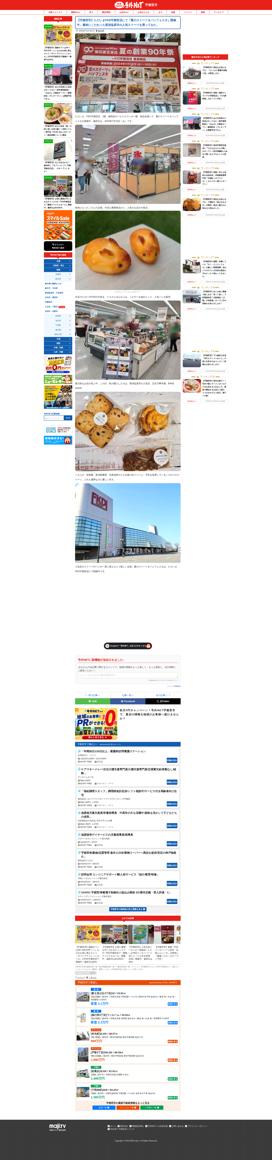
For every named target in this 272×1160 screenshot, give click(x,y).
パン (86, 973)
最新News (75, 12)
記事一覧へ (128, 695)
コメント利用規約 (174, 686)
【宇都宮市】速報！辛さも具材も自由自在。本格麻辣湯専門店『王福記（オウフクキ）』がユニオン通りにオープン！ (214, 178)
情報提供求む (138, 1126)
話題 (173, 12)
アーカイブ (219, 12)
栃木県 (101, 31)
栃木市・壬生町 (51, 288)
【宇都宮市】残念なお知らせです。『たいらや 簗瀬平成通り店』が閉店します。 (214, 70)
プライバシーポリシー (197, 1126)
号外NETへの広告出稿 (158, 1126)
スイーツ (79, 973)
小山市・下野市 (54, 307)
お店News (124, 12)
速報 (203, 12)
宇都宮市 (151, 5)
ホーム (113, 1126)
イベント (188, 12)
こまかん (93, 977)
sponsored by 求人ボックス (110, 744)
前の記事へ (94, 695)
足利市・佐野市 (51, 311)
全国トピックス (55, 12)
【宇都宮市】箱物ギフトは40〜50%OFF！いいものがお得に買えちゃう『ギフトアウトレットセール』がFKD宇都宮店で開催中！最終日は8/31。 (58, 54)
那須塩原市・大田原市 (54, 293)
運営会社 (124, 1126)
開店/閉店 (106, 12)
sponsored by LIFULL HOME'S (163, 982)
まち (160, 12)
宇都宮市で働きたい (87, 744)
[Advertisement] (205, 35)
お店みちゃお (143, 12)
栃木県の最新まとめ (53, 284)
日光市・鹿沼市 (51, 297)
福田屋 (92, 973)
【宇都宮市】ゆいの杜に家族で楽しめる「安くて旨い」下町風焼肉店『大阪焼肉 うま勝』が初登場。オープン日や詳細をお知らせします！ (214, 297)
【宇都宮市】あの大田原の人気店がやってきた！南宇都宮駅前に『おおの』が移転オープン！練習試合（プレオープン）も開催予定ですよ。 (214, 124)
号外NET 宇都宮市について (122, 1129)
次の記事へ (161, 695)
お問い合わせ (178, 1126)
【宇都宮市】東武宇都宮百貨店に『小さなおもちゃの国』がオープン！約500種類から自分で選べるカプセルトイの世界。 (214, 151)
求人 (91, 12)
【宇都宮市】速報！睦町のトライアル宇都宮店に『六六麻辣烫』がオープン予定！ (214, 96)
